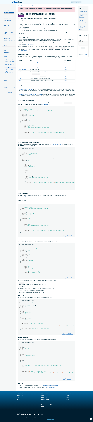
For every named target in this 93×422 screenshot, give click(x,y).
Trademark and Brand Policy (46, 404)
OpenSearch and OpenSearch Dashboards (8, 7)
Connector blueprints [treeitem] (9, 69)
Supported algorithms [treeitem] (8, 74)
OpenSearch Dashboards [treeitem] (8, 27)
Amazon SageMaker (23, 23)
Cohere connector (82, 25)
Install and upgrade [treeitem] (7, 18)
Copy (64, 137)
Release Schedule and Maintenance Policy (62, 10)
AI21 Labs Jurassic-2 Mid (34, 62)
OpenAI (20, 76)
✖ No (86, 37)
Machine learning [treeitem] (7, 52)
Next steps (81, 29)
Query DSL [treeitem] (5, 45)
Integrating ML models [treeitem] (8, 58)
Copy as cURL (69, 137)
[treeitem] (15, 16)
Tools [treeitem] (5, 85)
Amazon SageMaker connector (83, 23)
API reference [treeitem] (6, 87)
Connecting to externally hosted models (32, 5)
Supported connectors (29, 44)
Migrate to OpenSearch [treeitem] (8, 20)
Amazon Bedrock (22, 32)
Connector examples (82, 19)
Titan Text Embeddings (34, 67)
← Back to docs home (7, 10)
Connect (67, 395)
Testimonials (43, 402)
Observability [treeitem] (6, 80)
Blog (62, 2)
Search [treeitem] (5, 50)
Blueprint (65, 62)
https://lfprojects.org (50, 419)
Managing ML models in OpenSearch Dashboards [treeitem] (8, 72)
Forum (18, 397)
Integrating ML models (21, 5)
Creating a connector (83, 12)
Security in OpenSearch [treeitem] (8, 35)
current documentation (24, 10)
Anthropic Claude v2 (33, 64)
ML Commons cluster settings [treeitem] (8, 55)
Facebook (68, 404)
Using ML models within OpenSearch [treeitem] (9, 62)
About (39, 2)
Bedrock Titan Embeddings (40, 32)
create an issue (84, 55)
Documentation (57, 2)
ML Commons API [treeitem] (7, 75)
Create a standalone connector (25, 89)
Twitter (67, 397)
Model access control (50, 387)
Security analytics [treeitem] (7, 38)
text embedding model (44, 71)
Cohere (20, 30)
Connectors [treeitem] (8, 67)
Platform (44, 2)
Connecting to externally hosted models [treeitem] (9, 65)
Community (49, 2)
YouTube (67, 401)
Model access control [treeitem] (9, 59)
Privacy (42, 406)
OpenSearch (17, 2)
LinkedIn (67, 399)
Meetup (67, 402)
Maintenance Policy (45, 399)
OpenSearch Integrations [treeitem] (8, 30)
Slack (18, 401)
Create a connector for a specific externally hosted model (30, 94)
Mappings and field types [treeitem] (8, 40)
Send (83, 48)
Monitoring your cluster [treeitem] (8, 78)
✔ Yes (81, 37)
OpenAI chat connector (81, 21)
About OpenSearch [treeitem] (7, 15)
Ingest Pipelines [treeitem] (6, 25)
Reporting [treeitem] (5, 82)
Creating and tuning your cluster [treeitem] (8, 33)
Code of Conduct (20, 395)
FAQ (42, 401)
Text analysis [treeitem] (6, 43)
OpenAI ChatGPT (22, 28)
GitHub (18, 399)
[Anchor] (29, 37)
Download (67, 2)
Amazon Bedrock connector (82, 27)
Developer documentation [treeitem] (8, 92)
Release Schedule (44, 397)
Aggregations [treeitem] (6, 47)
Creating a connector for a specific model (83, 17)
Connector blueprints (22, 50)
